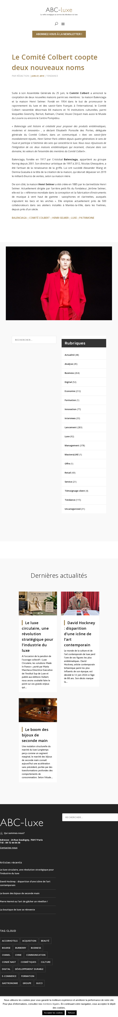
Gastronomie (10, 983)
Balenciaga (19, 217)
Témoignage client (75, 490)
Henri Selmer (60, 217)
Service (68, 481)
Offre (67, 463)
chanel (6, 954)
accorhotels (10, 940)
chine (18, 954)
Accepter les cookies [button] (53, 1013)
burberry (20, 947)
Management (72, 445)
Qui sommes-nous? (14, 833)
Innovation (70, 409)
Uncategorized (73, 508)
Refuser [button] (71, 1013)
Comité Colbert (39, 217)
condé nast (9, 961)
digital (6, 969)
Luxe (67, 436)
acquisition (29, 940)
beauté (45, 940)
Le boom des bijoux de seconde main (35, 735)
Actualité (70, 354)
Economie (70, 391)
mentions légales (51, 1004)
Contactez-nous (8, 847)
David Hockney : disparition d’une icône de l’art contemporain (79, 633)
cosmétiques (28, 961)
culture (46, 961)
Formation (70, 400)
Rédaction (23, 75)
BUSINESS (36, 947)
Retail (68, 472)
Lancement (71, 427)
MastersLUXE (72, 454)
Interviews (70, 418)
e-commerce (9, 976)
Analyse (69, 363)
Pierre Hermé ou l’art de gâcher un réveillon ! (24, 901)
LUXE (74, 217)
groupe (27, 983)
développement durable (29, 969)
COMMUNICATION (35, 954)
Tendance (52, 75)
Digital (68, 382)
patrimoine (86, 217)
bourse (6, 947)
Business (69, 373)
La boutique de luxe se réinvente (17, 909)
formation (27, 976)
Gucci (39, 983)
